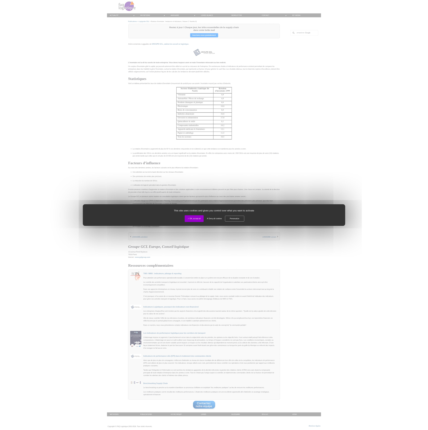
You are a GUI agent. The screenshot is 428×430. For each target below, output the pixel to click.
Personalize (234, 219)
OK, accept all (195, 219)
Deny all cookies (215, 219)
